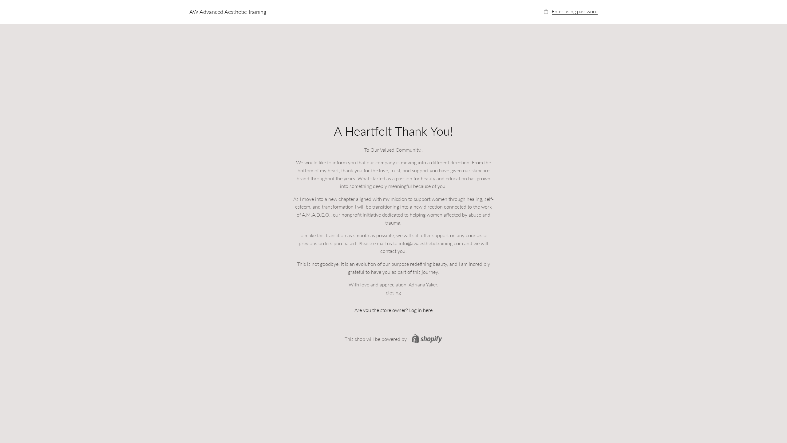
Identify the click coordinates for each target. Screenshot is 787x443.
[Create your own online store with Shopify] (427, 338)
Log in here (421, 310)
